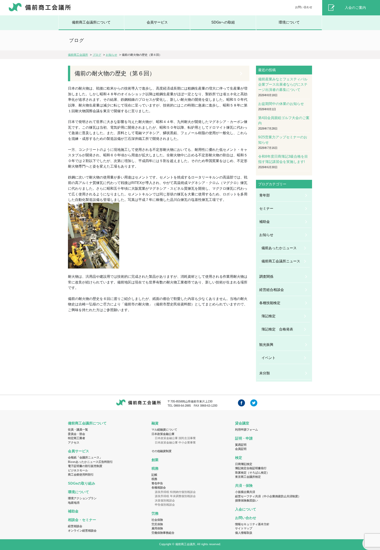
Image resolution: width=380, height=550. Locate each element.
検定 (238, 458)
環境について (289, 22)
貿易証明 (241, 444)
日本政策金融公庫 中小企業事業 (175, 442)
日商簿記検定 (243, 464)
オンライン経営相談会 (82, 530)
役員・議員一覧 (78, 429)
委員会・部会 (76, 434)
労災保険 (157, 524)
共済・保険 (244, 485)
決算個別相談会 (165, 500)
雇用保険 (157, 528)
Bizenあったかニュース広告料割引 (90, 461)
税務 (155, 468)
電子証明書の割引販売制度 (85, 466)
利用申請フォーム (246, 429)
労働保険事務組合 (163, 532)
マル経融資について (164, 429)
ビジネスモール (78, 470)
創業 (155, 460)
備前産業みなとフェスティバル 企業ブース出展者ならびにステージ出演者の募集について (284, 84)
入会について (245, 509)
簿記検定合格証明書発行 (251, 468)
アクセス (73, 442)
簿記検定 (268, 316)
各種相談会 (159, 487)
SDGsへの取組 (223, 22)
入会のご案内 (355, 7)
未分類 (264, 373)
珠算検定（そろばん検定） (252, 472)
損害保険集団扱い (246, 500)
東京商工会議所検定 (248, 476)
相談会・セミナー (82, 520)
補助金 (264, 222)
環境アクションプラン (82, 498)
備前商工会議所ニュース (280, 261)
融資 (155, 423)
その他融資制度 (162, 451)
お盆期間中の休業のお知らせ (281, 104)
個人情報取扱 (243, 532)
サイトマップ (243, 528)
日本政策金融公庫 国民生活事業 (175, 438)
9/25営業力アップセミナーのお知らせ (282, 139)
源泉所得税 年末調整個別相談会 (175, 496)
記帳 (154, 474)
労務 (155, 513)
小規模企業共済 (245, 492)
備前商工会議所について (91, 22)
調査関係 (266, 276)
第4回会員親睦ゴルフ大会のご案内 (283, 120)
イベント (268, 358)
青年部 (264, 195)
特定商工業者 (76, 438)
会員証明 (241, 449)
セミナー (266, 208)
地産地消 (73, 502)
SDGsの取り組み (81, 483)
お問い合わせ (303, 7)
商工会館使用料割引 (81, 474)
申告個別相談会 (165, 504)
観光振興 (266, 344)
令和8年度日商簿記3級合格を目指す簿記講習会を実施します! (283, 159)
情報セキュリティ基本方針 (252, 524)
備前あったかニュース (279, 248)
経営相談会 (75, 526)
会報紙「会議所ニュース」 (85, 457)
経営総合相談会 (271, 290)
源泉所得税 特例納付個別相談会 (175, 492)
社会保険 (157, 519)
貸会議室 (242, 423)
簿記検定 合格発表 (277, 329)
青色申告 (157, 483)
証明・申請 (244, 438)
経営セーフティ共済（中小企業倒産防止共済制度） (268, 496)
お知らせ (266, 235)
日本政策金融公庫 (163, 434)
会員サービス (157, 22)
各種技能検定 (269, 303)
